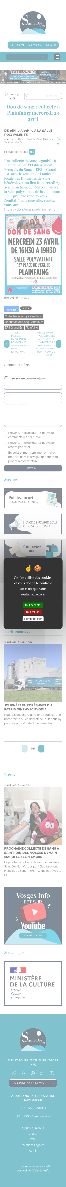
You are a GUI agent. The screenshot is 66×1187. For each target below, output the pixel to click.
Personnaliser (33, 618)
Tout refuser (33, 611)
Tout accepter (33, 604)
